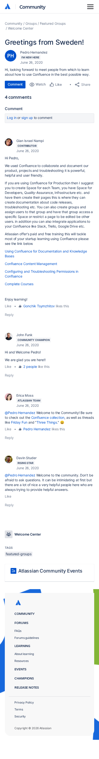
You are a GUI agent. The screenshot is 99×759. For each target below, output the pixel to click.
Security (20, 716)
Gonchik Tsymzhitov (39, 306)
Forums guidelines (26, 638)
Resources (21, 661)
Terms (18, 709)
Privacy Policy (24, 702)
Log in (12, 118)
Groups (31, 23)
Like (8, 306)
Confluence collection (47, 417)
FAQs (17, 631)
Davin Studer (26, 458)
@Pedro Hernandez (20, 413)
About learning (24, 654)
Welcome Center (20, 28)
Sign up (27, 118)
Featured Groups (53, 23)
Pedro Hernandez (34, 52)
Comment (15, 84)
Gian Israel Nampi (30, 141)
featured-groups (18, 554)
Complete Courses (19, 284)
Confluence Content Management (31, 264)
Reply (9, 315)
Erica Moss (25, 395)
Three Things (47, 422)
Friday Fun (19, 422)
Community (32, 6)
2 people (30, 366)
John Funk (24, 335)
